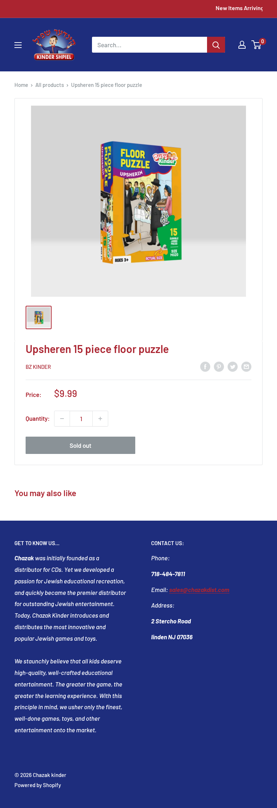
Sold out (80, 445)
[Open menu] (18, 45)
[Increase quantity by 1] (100, 418)
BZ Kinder (38, 366)
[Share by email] (246, 366)
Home (21, 84)
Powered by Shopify (37, 785)
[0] (256, 44)
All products (49, 84)
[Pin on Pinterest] (219, 366)
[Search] (216, 45)
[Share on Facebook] (205, 366)
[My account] (242, 45)
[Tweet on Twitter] (233, 366)
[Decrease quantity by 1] (62, 418)
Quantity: (38, 418)
